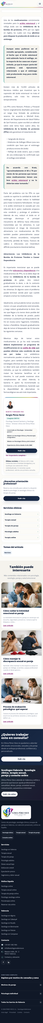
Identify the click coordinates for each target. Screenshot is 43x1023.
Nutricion (7, 553)
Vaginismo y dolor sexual (10, 875)
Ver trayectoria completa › (16, 455)
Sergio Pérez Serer (15, 415)
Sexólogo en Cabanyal (9, 919)
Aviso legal (4, 1012)
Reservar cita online (8, 905)
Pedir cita (21, 451)
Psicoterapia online (8, 901)
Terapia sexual (10, 520)
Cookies (19, 1012)
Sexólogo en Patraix (8, 930)
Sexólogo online (7, 886)
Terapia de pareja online (10, 894)
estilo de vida (29, 348)
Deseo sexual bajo (7, 864)
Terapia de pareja (11, 526)
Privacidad (12, 1012)
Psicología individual (9, 993)
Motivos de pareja (8, 985)
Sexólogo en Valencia (13, 514)
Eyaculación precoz (8, 871)
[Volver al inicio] (21, 812)
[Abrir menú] (40, 3)
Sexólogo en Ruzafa (8, 923)
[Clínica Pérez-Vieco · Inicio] (7, 3)
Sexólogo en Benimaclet (9, 927)
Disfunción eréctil (7, 868)
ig (8, 962)
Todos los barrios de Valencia (13, 1002)
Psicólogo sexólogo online (10, 897)
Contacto (27, 1012)
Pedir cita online (9, 794)
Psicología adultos (12, 532)
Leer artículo (8, 626)
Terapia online (10, 537)
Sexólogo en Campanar (9, 934)
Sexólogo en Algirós (8, 916)
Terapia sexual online (8, 890)
